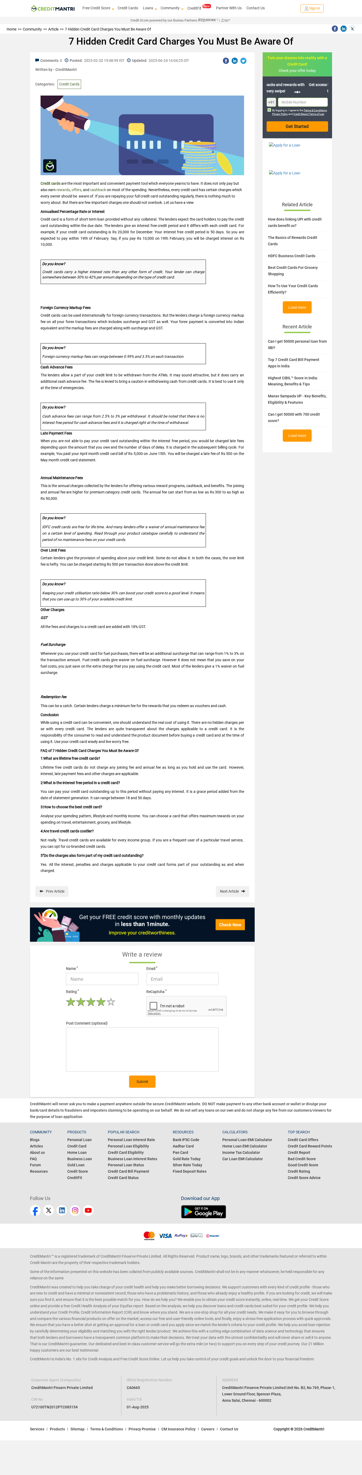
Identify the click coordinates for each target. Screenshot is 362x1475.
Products (57, 1429)
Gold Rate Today (187, 1159)
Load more (297, 307)
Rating (72, 991)
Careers (207, 1429)
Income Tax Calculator (241, 1152)
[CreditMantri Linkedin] (61, 1210)
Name (72, 968)
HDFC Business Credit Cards (291, 256)
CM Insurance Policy (178, 1429)
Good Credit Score (303, 1165)
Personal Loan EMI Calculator (247, 1140)
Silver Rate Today (187, 1165)
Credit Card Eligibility (126, 1152)
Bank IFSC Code (186, 1140)
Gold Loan (76, 1165)
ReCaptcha (156, 991)
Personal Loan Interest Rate (131, 1140)
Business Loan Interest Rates (132, 1159)
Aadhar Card (183, 1146)
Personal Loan (79, 1140)
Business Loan (79, 1159)
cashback (98, 190)
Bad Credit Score (302, 1159)
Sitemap (77, 1429)
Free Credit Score (96, 8)
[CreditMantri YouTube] (88, 1210)
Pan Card (180, 1152)
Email (151, 968)
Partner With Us (229, 8)
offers (76, 190)
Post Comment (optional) (87, 1023)
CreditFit (194, 8)
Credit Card (76, 1146)
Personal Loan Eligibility (128, 1146)
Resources (39, 1171)
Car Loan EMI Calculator (242, 1159)
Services (37, 1429)
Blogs (34, 1140)
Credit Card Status (123, 1178)
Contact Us (255, 8)
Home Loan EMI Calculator (244, 1146)
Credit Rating (299, 1171)
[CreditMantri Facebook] (35, 1210)
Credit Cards (128, 8)
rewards (63, 190)
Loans (148, 8)
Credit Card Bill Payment (128, 1171)
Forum (35, 1165)
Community (170, 8)
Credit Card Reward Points (310, 1146)
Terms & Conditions (315, 110)
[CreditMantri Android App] (256, 1211)
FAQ (33, 1159)
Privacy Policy (280, 114)
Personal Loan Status (126, 1165)
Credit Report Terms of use (308, 114)
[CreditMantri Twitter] (48, 1210)
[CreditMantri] (52, 8)
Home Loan (77, 1152)
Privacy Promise (142, 1429)
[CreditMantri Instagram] (75, 1210)
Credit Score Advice (304, 1178)
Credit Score (77, 1171)
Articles (36, 1146)
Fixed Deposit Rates (189, 1171)
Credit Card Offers (303, 1140)
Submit (142, 1082)
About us (37, 1152)
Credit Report (299, 1152)
